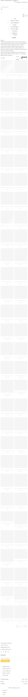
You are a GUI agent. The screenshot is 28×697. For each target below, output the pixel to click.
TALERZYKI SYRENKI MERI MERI (8, 469)
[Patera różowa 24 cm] (20, 85)
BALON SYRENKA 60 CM (21, 392)
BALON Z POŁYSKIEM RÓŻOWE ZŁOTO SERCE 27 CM (13, 523)
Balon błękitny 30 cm (7, 375)
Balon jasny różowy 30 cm (21, 319)
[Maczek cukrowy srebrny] (7, 423)
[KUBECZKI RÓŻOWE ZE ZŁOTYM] (7, 235)
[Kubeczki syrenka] (7, 254)
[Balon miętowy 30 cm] (7, 329)
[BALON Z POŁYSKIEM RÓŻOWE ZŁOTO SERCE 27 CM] (7, 516)
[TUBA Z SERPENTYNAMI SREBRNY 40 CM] (7, 198)
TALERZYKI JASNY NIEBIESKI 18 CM (9, 187)
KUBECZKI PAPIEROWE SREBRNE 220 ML (10, 507)
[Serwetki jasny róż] (7, 480)
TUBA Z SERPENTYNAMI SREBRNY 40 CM (10, 206)
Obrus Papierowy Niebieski (21, 150)
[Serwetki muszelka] (7, 386)
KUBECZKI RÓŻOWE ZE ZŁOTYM (8, 244)
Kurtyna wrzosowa (7, 582)
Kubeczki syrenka (7, 263)
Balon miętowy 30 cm (7, 338)
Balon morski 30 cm (20, 338)
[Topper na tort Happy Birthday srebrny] (20, 405)
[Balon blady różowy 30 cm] (7, 311)
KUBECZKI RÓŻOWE (7, 563)
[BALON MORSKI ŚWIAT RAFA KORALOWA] (7, 536)
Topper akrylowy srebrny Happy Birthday (10, 93)
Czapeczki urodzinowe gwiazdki (8, 112)
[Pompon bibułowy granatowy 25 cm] (20, 123)
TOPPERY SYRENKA (7, 598)
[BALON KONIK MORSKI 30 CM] (20, 480)
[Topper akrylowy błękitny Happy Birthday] (20, 66)
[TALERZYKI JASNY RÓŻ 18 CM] (20, 179)
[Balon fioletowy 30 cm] (20, 367)
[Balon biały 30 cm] (7, 348)
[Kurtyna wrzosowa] (7, 574)
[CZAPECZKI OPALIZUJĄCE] (20, 554)
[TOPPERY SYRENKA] (7, 591)
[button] (7, 71)
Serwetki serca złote (7, 281)
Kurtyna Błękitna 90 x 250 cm (7, 150)
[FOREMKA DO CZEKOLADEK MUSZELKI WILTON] (7, 405)
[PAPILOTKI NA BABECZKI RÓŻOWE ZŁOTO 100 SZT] (20, 461)
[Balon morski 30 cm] (20, 329)
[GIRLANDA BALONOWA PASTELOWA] (7, 442)
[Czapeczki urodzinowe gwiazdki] (7, 104)
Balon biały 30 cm (7, 357)
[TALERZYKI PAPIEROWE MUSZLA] (20, 254)
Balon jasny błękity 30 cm (21, 300)
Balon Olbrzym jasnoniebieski (7, 169)
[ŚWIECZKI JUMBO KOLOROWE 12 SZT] (20, 536)
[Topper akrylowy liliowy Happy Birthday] (7, 66)
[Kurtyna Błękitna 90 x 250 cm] (7, 141)
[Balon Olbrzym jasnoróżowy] (20, 160)
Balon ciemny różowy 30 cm (21, 357)
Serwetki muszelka (7, 394)
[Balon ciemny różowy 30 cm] (20, 348)
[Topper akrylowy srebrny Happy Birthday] (7, 85)
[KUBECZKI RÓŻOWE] (7, 555)
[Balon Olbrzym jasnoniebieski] (7, 160)
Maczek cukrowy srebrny (7, 432)
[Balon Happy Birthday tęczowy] (20, 104)
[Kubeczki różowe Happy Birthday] (20, 273)
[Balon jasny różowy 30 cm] (20, 311)
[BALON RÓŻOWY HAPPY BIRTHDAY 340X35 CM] (7, 611)
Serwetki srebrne (21, 507)
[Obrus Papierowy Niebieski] (20, 141)
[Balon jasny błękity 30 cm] (20, 292)
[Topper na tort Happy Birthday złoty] (20, 423)
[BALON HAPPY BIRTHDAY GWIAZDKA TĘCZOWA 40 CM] (7, 123)
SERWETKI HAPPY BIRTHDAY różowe (9, 225)
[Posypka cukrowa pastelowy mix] (20, 217)
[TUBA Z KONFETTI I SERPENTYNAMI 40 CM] (20, 198)
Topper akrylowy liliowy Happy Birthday (10, 75)
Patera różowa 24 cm (21, 93)
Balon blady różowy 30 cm (7, 319)
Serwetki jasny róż (7, 488)
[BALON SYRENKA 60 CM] (20, 385)
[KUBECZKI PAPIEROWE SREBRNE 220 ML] (7, 499)
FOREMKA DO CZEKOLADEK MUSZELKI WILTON (12, 413)
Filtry (3, 58)
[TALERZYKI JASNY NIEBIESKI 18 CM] (7, 179)
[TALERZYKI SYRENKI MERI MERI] (7, 461)
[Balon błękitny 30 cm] (7, 367)
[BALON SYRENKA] (20, 442)
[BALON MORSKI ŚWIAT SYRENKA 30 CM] (20, 517)
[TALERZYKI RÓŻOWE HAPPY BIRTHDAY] (20, 611)
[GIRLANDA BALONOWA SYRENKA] (20, 574)
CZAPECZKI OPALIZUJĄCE (21, 560)
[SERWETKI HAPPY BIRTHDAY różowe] (7, 217)
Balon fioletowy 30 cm (21, 375)
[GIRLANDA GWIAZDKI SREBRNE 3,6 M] (20, 593)
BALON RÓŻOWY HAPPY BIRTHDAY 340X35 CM (12, 620)
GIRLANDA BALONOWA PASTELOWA (9, 451)
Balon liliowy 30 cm (7, 300)
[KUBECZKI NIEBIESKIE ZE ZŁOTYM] (20, 235)
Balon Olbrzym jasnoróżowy (21, 169)
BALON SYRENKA (21, 451)
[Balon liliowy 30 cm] (7, 292)
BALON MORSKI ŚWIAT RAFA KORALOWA (10, 545)
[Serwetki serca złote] (7, 273)
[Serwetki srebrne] (20, 499)
